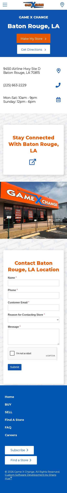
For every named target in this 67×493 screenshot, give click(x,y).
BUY (8, 404)
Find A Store (14, 420)
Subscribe (18, 450)
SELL (8, 412)
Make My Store (31, 39)
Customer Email (18, 302)
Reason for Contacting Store (26, 314)
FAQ (8, 427)
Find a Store (19, 460)
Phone (13, 290)
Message (14, 326)
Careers (11, 435)
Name (12, 277)
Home (9, 397)
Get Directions (31, 49)
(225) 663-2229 (14, 85)
